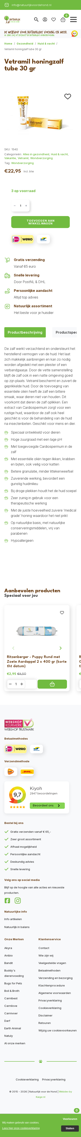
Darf (7, 1020)
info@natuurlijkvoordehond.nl (31, 5)
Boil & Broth (11, 990)
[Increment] (26, 205)
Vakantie (10, 158)
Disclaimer (45, 1015)
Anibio (8, 955)
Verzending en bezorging (55, 978)
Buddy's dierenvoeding (14, 973)
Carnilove (10, 1005)
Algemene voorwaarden (54, 993)
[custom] (7, 901)
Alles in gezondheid (36, 154)
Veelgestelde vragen (52, 963)
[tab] (25, 332)
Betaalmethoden (49, 970)
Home (8, 43)
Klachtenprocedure (51, 985)
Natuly (8, 1035)
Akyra (8, 948)
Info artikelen (13, 919)
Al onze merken (14, 1043)
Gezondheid (25, 43)
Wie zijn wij (45, 955)
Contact (43, 948)
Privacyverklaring (50, 1000)
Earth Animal (12, 1028)
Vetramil (23, 158)
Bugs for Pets (13, 983)
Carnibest (10, 998)
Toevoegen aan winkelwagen (41, 222)
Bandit (8, 963)
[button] (68, 96)
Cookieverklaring (49, 1008)
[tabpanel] (40, 453)
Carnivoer (11, 1013)
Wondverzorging (41, 158)
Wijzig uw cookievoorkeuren (57, 1030)
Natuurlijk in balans (17, 927)
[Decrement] (14, 205)
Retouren (44, 1023)
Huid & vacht (46, 43)
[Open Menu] (73, 19)
